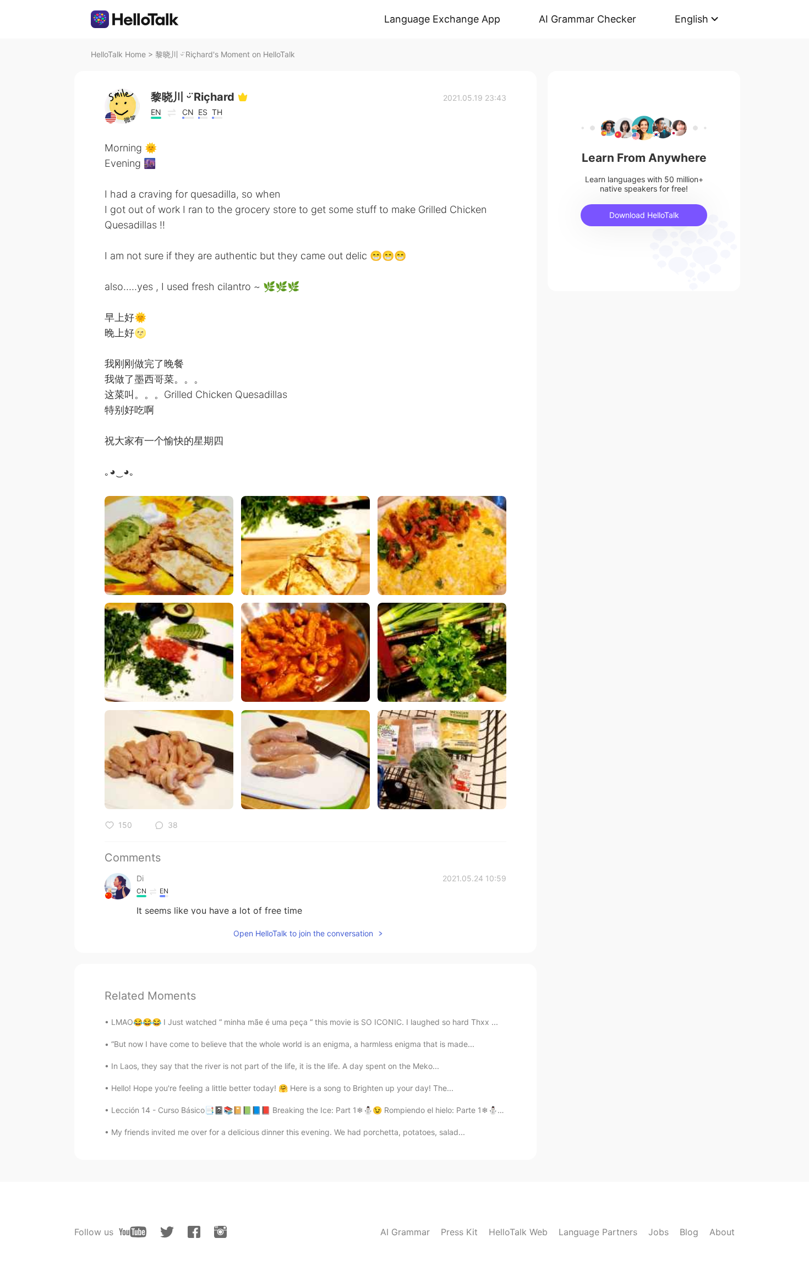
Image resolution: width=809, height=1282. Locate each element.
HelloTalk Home (118, 54)
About (722, 1231)
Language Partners (598, 1231)
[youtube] (132, 1231)
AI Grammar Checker (587, 19)
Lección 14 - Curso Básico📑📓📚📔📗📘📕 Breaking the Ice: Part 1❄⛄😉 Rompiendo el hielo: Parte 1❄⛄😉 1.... (316, 1110)
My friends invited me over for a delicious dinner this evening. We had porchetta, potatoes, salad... (288, 1132)
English (691, 19)
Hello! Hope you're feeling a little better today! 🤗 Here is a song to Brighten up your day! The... (282, 1088)
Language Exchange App (442, 19)
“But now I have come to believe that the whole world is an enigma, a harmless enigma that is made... (292, 1044)
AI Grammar (405, 1231)
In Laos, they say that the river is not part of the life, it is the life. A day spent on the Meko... (275, 1066)
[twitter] (167, 1232)
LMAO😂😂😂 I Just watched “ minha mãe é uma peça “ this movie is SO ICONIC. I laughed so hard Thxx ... (304, 1022)
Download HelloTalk (644, 215)
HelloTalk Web (518, 1231)
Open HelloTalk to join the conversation (303, 933)
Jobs (658, 1231)
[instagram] (220, 1232)
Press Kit (459, 1231)
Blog (689, 1231)
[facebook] (194, 1232)
